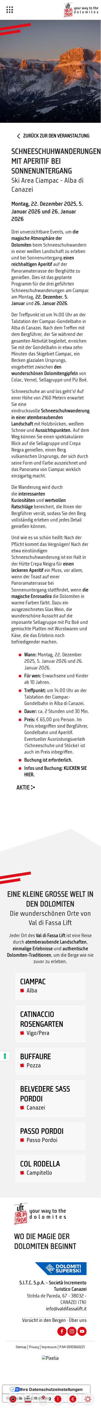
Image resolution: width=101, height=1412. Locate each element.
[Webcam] (13, 1399)
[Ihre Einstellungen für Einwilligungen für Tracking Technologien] (5, 1056)
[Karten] (42, 1399)
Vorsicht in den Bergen (44, 1320)
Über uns (78, 1320)
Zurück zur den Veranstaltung (55, 136)
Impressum (49, 1347)
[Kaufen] (72, 1399)
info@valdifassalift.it (66, 1309)
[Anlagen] (28, 1399)
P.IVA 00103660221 (72, 1347)
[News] (57, 1399)
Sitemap (21, 1347)
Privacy (34, 1347)
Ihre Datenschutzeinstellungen (51, 1389)
